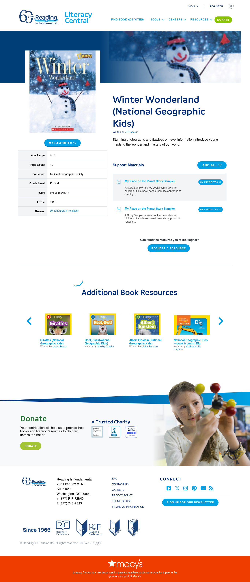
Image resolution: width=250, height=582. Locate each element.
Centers (175, 19)
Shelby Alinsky (105, 346)
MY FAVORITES (61, 143)
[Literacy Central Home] (78, 11)
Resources (199, 19)
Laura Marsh (60, 346)
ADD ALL (210, 165)
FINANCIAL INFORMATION (128, 506)
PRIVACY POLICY (122, 495)
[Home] (41, 11)
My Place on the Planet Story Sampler (150, 181)
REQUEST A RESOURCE (168, 248)
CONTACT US (121, 484)
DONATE (223, 19)
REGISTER (216, 6)
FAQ (114, 478)
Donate (31, 446)
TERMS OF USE (123, 501)
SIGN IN (193, 6)
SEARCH (231, 6)
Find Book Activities (127, 19)
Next (221, 321)
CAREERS (118, 489)
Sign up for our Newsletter (190, 502)
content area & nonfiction (64, 210)
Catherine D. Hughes (187, 347)
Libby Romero (150, 346)
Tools (156, 19)
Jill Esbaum (131, 132)
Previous (29, 321)
